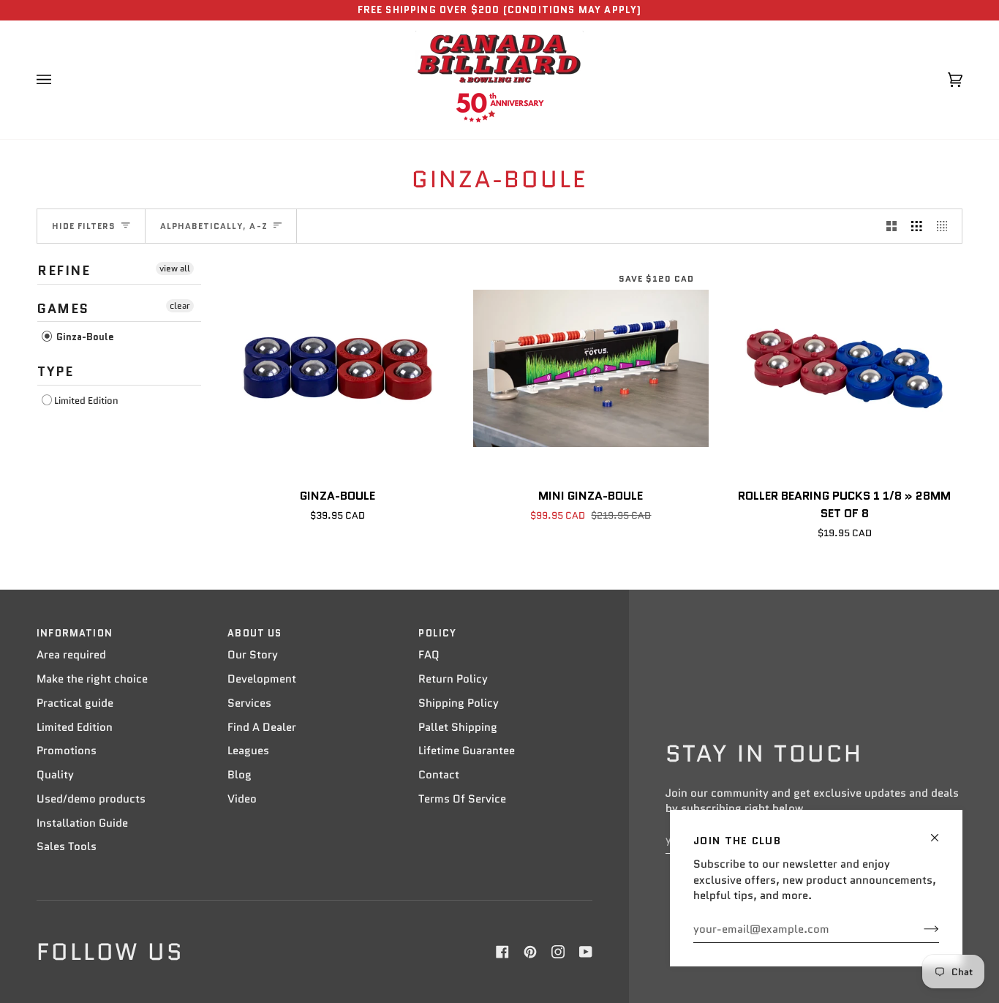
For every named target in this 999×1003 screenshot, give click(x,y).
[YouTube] (585, 951)
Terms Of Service (462, 799)
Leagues (248, 750)
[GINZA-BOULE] (337, 368)
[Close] (940, 831)
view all (174, 268)
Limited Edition (86, 400)
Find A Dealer (261, 727)
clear (180, 305)
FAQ (429, 654)
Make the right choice (92, 679)
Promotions (67, 750)
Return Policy (453, 679)
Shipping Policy (458, 703)
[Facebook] (502, 951)
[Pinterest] (530, 951)
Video (242, 799)
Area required (71, 654)
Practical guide (75, 703)
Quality (55, 774)
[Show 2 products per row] (892, 226)
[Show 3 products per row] (917, 226)
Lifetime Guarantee (466, 750)
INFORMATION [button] (75, 633)
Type (55, 371)
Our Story (252, 654)
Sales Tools (67, 846)
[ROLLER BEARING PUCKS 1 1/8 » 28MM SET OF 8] (844, 368)
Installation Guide (82, 823)
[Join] (919, 929)
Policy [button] (437, 633)
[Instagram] (558, 951)
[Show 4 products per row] (946, 226)
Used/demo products (91, 799)
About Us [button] (254, 633)
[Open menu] (58, 79)
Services (249, 703)
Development (261, 679)
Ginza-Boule (84, 337)
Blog (239, 774)
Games (63, 308)
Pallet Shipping (457, 727)
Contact (438, 774)
